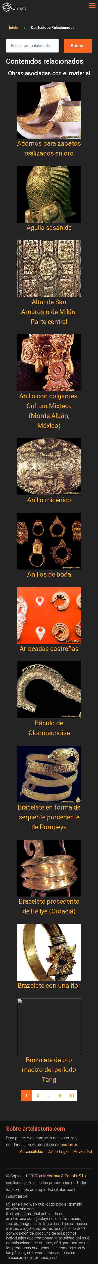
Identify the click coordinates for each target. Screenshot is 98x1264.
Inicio (13, 28)
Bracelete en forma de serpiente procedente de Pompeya (49, 817)
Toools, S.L (74, 1175)
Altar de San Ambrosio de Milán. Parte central (49, 311)
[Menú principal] (92, 5)
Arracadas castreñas (49, 648)
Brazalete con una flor (49, 985)
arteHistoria (49, 1175)
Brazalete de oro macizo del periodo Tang (49, 1069)
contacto (69, 1144)
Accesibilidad (31, 1151)
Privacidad (83, 1151)
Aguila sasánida (49, 227)
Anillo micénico (49, 500)
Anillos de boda (49, 574)
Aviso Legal (58, 1151)
